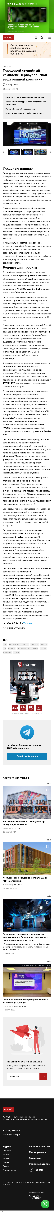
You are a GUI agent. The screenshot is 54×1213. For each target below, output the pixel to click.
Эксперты (35, 1158)
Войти (39, 1169)
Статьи (6, 1162)
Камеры (44, 644)
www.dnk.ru (19, 628)
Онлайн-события (39, 1146)
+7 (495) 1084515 (11, 1130)
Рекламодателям (39, 1163)
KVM (5, 644)
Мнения (6, 1154)
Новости (7, 1150)
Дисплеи (34, 644)
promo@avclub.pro (11, 1134)
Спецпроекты (9, 1170)
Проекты (11, 648)
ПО (4, 648)
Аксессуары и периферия (18, 644)
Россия (43, 648)
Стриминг (7, 652)
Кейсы (6, 1158)
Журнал (7, 1146)
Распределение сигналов (28, 648)
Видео (6, 1166)
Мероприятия (37, 1152)
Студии (16, 652)
